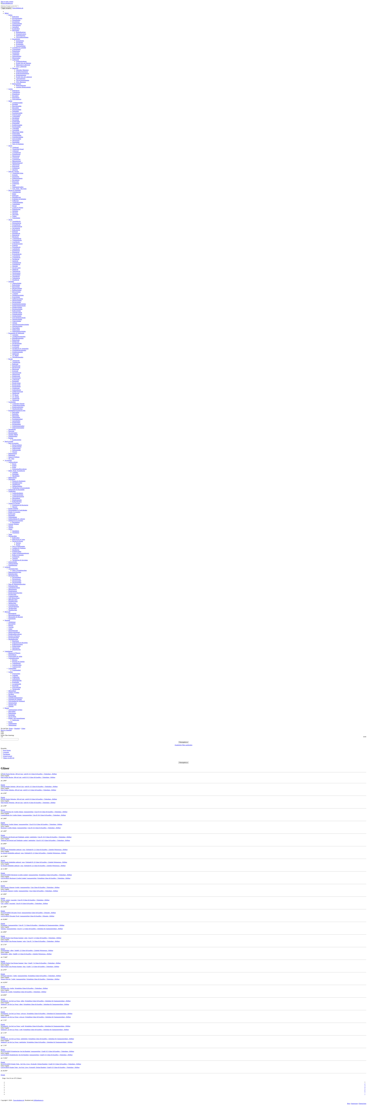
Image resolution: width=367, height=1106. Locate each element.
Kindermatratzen (21, 75)
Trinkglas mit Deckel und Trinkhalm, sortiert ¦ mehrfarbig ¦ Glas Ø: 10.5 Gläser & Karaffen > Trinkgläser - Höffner (35, 840)
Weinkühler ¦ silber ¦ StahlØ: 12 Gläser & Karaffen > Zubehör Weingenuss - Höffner (26, 954)
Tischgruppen (16, 273)
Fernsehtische (16, 225)
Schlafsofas (15, 183)
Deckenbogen (16, 579)
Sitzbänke (15, 211)
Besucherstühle (16, 106)
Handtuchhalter (17, 446)
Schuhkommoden (17, 352)
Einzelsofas (15, 176)
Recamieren (15, 180)
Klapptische (15, 252)
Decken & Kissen (17, 541)
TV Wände (15, 397)
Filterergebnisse (183, 742)
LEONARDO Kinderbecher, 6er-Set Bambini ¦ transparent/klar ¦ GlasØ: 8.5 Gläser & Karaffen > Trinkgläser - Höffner (37, 1055)
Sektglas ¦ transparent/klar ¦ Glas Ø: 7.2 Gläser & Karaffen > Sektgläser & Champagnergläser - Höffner (32, 929)
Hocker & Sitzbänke (14, 190)
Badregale (15, 364)
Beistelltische (16, 233)
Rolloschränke (16, 311)
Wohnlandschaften (17, 187)
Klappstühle (15, 123)
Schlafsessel (15, 168)
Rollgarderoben (17, 501)
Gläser (10, 629)
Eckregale (15, 371)
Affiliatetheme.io (38, 1100)
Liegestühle (15, 130)
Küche (10, 722)
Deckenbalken (16, 577)
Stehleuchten (12, 603)
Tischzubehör (16, 274)
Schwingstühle (16, 139)
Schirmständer (12, 517)
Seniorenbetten (16, 56)
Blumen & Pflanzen (14, 653)
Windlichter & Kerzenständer (21, 488)
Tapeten (10, 527)
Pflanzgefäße (12, 696)
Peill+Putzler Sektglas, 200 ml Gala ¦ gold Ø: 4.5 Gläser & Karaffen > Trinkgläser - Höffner (28, 790)
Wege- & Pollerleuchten (19, 570)
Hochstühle (15, 120)
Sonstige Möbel (13, 434)
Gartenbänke (16, 204)
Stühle (10, 101)
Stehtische (15, 269)
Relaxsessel (15, 166)
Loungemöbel (16, 670)
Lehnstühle (15, 128)
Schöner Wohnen (13, 524)
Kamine (10, 438)
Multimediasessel (17, 163)
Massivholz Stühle (17, 132)
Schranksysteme (17, 312)
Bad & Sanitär (9, 441)
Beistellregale (16, 366)
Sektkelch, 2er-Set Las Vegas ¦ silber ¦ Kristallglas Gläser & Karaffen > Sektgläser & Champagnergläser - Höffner (35, 1004)
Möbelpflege (12, 691)
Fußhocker (15, 200)
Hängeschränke (17, 300)
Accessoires (8, 460)
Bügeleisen (15, 641)
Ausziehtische (16, 221)
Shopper (14, 507)
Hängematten (16, 58)
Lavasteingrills (16, 684)
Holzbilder (15, 474)
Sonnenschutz (12, 703)
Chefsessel (15, 147)
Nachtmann (6, 754)
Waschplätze (16, 328)
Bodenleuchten (12, 574)
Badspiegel (11, 455)
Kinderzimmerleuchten (15, 593)
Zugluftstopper (12, 565)
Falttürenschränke (17, 299)
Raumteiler (15, 381)
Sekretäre (15, 266)
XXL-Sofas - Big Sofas (19, 188)
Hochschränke (16, 302)
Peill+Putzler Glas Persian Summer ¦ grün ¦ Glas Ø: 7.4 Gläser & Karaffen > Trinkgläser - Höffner (30, 941)
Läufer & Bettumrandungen (20, 553)
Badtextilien (15, 538)
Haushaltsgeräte (13, 639)
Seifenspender (16, 450)
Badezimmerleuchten (14, 572)
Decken (18, 543)
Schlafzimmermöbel (18, 426)
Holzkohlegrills (17, 680)
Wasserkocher (16, 649)
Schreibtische (16, 264)
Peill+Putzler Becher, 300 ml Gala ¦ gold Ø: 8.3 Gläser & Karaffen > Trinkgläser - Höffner (28, 777)
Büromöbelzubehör (14, 615)
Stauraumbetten (20, 46)
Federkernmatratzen (22, 72)
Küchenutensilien (13, 637)
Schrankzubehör (17, 314)
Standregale (15, 393)
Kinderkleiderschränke (19, 304)
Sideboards (15, 354)
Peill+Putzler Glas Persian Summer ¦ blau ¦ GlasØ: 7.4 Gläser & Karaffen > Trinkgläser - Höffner (30, 966)
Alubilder (15, 472)
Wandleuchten (12, 610)
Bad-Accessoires (13, 443)
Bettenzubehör (16, 84)
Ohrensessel (15, 164)
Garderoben (12, 402)
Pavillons (11, 694)
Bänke (14, 194)
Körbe (14, 467)
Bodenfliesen (12, 655)
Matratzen (15, 68)
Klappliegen (16, 94)
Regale (10, 359)
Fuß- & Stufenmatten (18, 546)
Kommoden (15, 345)
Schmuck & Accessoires (15, 520)
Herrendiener (16, 498)
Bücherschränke (17, 288)
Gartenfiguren (16, 663)
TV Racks (15, 395)
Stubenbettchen (20, 35)
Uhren (10, 529)
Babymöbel (15, 412)
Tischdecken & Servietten (20, 560)
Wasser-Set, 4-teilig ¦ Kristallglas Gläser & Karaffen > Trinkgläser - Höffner (23, 992)
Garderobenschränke (18, 405)
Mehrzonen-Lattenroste (23, 65)
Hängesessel (16, 156)
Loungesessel (16, 159)
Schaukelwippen (21, 34)
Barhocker (15, 195)
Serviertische (16, 228)
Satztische (15, 261)
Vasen (10, 534)
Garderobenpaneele (18, 496)
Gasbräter (15, 675)
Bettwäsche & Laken (18, 539)
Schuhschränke (16, 316)
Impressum (354, 1103)
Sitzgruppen (15, 140)
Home (11, 728)
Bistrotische (15, 235)
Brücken (14, 660)
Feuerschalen (16, 673)
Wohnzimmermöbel (18, 428)
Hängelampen (12, 589)
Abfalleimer (12, 622)
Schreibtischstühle (17, 137)
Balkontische (16, 230)
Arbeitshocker (16, 192)
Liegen (10, 89)
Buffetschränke (16, 290)
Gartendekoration (13, 658)
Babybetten (15, 30)
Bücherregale (16, 367)
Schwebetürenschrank (19, 317)
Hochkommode (17, 343)
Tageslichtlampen (13, 606)
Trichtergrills (16, 689)
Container (15, 293)
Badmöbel (15, 414)
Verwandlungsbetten (22, 37)
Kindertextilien (16, 551)
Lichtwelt (7, 567)
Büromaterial (12, 613)
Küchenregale (16, 378)
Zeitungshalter (12, 562)
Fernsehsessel (16, 154)
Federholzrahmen (21, 61)
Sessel (10, 145)
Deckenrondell (16, 581)
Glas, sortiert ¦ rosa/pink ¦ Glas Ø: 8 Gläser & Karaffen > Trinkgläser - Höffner (24, 903)
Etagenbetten (20, 41)
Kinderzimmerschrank (19, 305)
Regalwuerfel (16, 385)
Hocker (14, 206)
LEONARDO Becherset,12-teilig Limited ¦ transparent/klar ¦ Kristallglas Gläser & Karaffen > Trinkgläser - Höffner (35, 878)
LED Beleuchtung (13, 598)
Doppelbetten (16, 20)
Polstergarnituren (17, 178)
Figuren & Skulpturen (18, 481)
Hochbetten (19, 42)
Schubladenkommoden (19, 350)
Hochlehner (15, 118)
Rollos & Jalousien (18, 555)
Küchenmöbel (16, 424)
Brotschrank (16, 340)
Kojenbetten (19, 44)
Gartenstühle (16, 116)
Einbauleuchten (13, 586)
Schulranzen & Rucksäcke (20, 505)
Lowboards (15, 347)
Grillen (10, 672)
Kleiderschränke (17, 307)
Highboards (15, 342)
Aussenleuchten (13, 569)
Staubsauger (16, 648)
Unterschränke (16, 321)
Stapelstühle (15, 142)
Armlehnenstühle (17, 102)
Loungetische (16, 257)
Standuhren (15, 531)
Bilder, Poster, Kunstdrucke (16, 471)
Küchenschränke (17, 309)
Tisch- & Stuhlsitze (18, 144)
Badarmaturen (12, 453)
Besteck (10, 625)
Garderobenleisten (17, 495)
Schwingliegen (16, 99)
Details (3, 785)
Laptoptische (16, 256)
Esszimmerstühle (17, 113)
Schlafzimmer (12, 723)
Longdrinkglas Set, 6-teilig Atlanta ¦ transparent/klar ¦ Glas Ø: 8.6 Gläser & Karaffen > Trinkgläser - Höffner (33, 815)
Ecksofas (15, 175)
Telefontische (16, 271)
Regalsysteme (16, 383)
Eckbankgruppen (17, 243)
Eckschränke (16, 297)
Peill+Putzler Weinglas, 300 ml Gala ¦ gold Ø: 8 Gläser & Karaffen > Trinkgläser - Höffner (28, 802)
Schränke (11, 281)
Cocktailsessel (16, 152)
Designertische (16, 223)
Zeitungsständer (13, 563)
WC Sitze (11, 458)
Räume (7, 708)
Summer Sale (12, 704)
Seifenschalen (16, 448)
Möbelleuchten (12, 599)
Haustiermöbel (12, 433)
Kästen (14, 465)
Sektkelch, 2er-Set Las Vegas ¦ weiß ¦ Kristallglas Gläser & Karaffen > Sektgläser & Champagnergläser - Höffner (35, 1029)
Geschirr (11, 627)
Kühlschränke (16, 646)
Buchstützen (16, 522)
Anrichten (15, 335)
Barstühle (15, 104)
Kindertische (16, 250)
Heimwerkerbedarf (14, 632)
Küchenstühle (16, 127)
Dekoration (11, 479)
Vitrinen (14, 323)
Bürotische (15, 237)
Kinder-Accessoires (14, 512)
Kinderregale (16, 376)
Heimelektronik (13, 630)
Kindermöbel (16, 422)
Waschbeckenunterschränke (20, 324)
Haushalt (7, 620)
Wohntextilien (12, 536)
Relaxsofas (15, 182)
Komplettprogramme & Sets (16, 410)
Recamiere (15, 96)
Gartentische (16, 249)
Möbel (7, 13)
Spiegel (10, 526)
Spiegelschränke (17, 319)
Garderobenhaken (17, 493)
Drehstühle (15, 111)
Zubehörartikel (12, 436)
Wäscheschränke (17, 326)
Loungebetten (16, 49)
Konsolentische (17, 254)
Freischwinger (16, 115)
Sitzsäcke (15, 170)
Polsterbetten (16, 51)
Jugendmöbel (16, 421)
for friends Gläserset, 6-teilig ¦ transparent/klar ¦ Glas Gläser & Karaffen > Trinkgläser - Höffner (29, 891)
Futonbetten (15, 53)
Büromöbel (15, 415)
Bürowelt (7, 612)
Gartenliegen (16, 92)
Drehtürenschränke (18, 295)
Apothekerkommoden (18, 336)
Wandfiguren (16, 484)
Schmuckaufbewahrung (19, 469)
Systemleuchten (13, 605)
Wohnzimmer (12, 725)
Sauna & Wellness (13, 457)
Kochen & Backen (14, 636)
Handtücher (15, 550)
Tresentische (16, 276)
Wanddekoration (17, 483)
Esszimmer (11, 715)
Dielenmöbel (16, 417)
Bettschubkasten (21, 85)
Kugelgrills (15, 682)
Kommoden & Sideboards (16, 333)
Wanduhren (15, 532)
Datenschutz (362, 1103)
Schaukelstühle (16, 135)
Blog (348, 1103)
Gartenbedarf (9, 651)
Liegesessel (15, 158)
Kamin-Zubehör (13, 508)
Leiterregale (15, 379)
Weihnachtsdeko (17, 486)
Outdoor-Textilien (13, 692)
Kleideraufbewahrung (15, 634)
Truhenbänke (16, 218)
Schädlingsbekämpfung (15, 698)
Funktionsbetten (17, 23)
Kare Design (7, 750)
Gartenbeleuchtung (14, 587)
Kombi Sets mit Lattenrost (24, 77)
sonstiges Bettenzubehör (23, 87)
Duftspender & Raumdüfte (16, 489)
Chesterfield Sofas (17, 173)
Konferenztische (17, 226)
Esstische (15, 245)
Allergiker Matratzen (22, 70)
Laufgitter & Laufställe (19, 47)
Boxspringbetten (17, 18)
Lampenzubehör (13, 596)
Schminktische (16, 262)
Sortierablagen (16, 390)
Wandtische (15, 280)
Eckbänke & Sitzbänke (19, 199)
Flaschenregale (16, 372)
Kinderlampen (12, 591)
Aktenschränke (16, 283)
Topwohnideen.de (17, 8)
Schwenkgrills (16, 687)
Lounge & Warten (17, 207)
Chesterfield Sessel (18, 149)
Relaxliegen (15, 97)
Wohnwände (16, 329)
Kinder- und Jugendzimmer (16, 718)
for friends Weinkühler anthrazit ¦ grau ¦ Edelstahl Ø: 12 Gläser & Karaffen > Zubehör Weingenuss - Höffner (33, 853)
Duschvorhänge (17, 445)
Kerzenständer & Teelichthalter (17, 510)
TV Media (15, 355)
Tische (10, 219)
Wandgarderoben (17, 409)
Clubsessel (15, 151)
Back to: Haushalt (6, 730)
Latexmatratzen (20, 78)
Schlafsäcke (15, 556)
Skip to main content (7, 1)
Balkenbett (15, 16)
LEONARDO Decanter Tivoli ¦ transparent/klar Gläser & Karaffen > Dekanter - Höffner (27, 916)
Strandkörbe (12, 429)
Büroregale (15, 369)
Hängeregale (16, 374)
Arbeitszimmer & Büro (15, 710)
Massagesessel (16, 161)
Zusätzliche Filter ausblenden (183, 745)
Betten (10, 15)
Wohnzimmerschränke (19, 331)
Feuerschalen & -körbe (15, 656)
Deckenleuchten (13, 575)
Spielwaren (15, 720)
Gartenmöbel (12, 668)
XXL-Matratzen (21, 82)
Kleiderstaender (17, 500)
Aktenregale (16, 360)
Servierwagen (16, 268)
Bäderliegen (15, 90)
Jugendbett (15, 27)
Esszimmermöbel (17, 419)
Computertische (17, 240)
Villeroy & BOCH (8, 758)
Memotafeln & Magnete (15, 617)
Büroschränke (16, 292)
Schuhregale (16, 388)
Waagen (14, 452)
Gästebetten (15, 54)
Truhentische (16, 278)
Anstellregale (16, 362)
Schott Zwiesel (7, 756)
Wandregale (15, 398)
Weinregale (15, 400)
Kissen (18, 544)
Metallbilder (15, 476)
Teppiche (15, 558)
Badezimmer (12, 713)
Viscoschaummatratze (22, 80)
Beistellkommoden (18, 338)
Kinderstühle (16, 121)
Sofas (14, 185)
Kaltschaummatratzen (22, 73)
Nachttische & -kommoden (20, 348)
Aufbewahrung (13, 462)
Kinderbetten (16, 39)
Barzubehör (11, 624)
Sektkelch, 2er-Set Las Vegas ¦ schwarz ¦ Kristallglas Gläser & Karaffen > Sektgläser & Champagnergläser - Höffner (36, 1017)
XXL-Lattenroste (21, 66)
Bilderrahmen (12, 477)
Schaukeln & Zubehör (15, 699)
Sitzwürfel (15, 214)
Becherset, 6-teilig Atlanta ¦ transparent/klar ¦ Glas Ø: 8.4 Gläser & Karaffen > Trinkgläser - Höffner (31, 828)
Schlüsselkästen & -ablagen (16, 519)
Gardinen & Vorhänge (19, 548)
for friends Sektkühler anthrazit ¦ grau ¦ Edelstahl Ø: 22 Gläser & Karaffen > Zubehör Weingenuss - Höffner (33, 865)
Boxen (14, 464)
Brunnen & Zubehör (18, 661)
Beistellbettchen (21, 32)
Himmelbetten (16, 25)
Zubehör (11, 706)
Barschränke (16, 286)
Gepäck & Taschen (14, 503)
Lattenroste (15, 59)
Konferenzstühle (17, 125)
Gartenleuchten (16, 665)
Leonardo (6, 752)
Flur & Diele (12, 716)
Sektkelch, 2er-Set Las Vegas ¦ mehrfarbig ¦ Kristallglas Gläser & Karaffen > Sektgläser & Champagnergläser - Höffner (36, 1042)
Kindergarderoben (17, 407)
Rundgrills (15, 685)
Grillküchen (15, 677)
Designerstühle (16, 109)
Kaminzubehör (16, 440)
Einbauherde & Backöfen (20, 642)
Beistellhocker (16, 197)
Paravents (11, 431)
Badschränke (16, 285)
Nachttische (15, 259)
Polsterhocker (16, 209)
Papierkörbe (12, 618)
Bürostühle (15, 108)
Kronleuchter (12, 594)
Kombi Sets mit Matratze (23, 63)
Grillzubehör (16, 679)
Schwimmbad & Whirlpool (16, 701)
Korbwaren (11, 513)
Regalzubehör (16, 386)
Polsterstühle (16, 133)
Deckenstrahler (16, 582)
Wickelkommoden (17, 357)
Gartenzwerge (16, 667)
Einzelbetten (16, 22)
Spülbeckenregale (17, 391)
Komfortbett (16, 29)
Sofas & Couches (13, 171)
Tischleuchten (12, 608)
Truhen (14, 216)
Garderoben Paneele (18, 403)
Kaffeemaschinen (17, 644)
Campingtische (16, 238)
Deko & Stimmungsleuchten (17, 584)
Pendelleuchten (13, 601)
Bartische (15, 231)
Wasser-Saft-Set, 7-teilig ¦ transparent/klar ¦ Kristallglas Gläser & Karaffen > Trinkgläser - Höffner (30, 979)
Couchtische (16, 242)
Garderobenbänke (17, 202)
